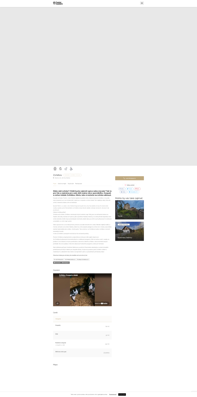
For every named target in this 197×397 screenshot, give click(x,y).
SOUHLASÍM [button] (122, 394)
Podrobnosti (112, 394)
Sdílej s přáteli (130, 185)
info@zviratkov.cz (71, 259)
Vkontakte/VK (134, 192)
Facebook (57, 262)
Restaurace (78, 183)
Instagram (66, 262)
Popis (54, 183)
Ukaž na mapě (62, 183)
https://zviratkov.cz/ (84, 259)
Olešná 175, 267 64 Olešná (62, 178)
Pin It (138, 188)
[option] (128, 86)
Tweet (130, 188)
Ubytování (71, 183)
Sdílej (122, 188)
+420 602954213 (59, 259)
